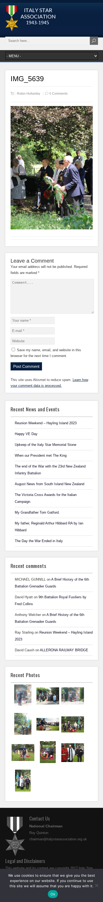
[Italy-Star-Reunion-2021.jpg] (23, 706)
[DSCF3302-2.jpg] (72, 734)
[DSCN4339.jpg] (23, 734)
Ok (52, 894)
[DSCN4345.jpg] (47, 706)
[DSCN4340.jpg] (72, 706)
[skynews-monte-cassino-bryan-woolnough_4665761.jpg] (47, 734)
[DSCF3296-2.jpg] (47, 762)
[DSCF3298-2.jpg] (23, 762)
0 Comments (58, 93)
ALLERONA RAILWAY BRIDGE (64, 650)
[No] (96, 885)
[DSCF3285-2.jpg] (72, 763)
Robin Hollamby (28, 93)
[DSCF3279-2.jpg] (23, 791)
